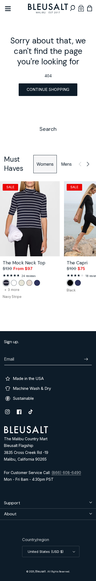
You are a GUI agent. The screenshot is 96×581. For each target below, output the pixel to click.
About (10, 514)
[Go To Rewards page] (81, 8)
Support (12, 503)
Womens (45, 164)
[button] (72, 8)
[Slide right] (88, 164)
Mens (66, 164)
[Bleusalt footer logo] (26, 431)
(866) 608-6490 (66, 472)
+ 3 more (11, 289)
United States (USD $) (45, 551)
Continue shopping (48, 89)
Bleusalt (40, 571)
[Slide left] (80, 164)
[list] (48, 243)
